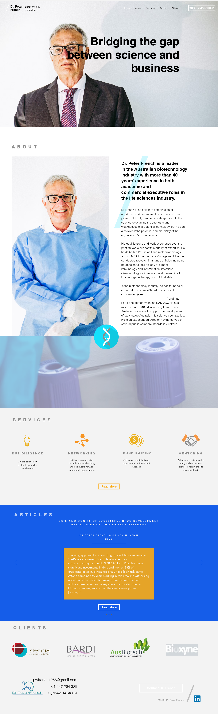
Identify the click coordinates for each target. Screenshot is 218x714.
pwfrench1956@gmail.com (55, 680)
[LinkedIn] (197, 698)
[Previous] (16, 562)
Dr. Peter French (16, 8)
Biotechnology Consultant (32, 8)
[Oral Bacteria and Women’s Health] (106, 614)
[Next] (202, 562)
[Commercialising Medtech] (111, 614)
